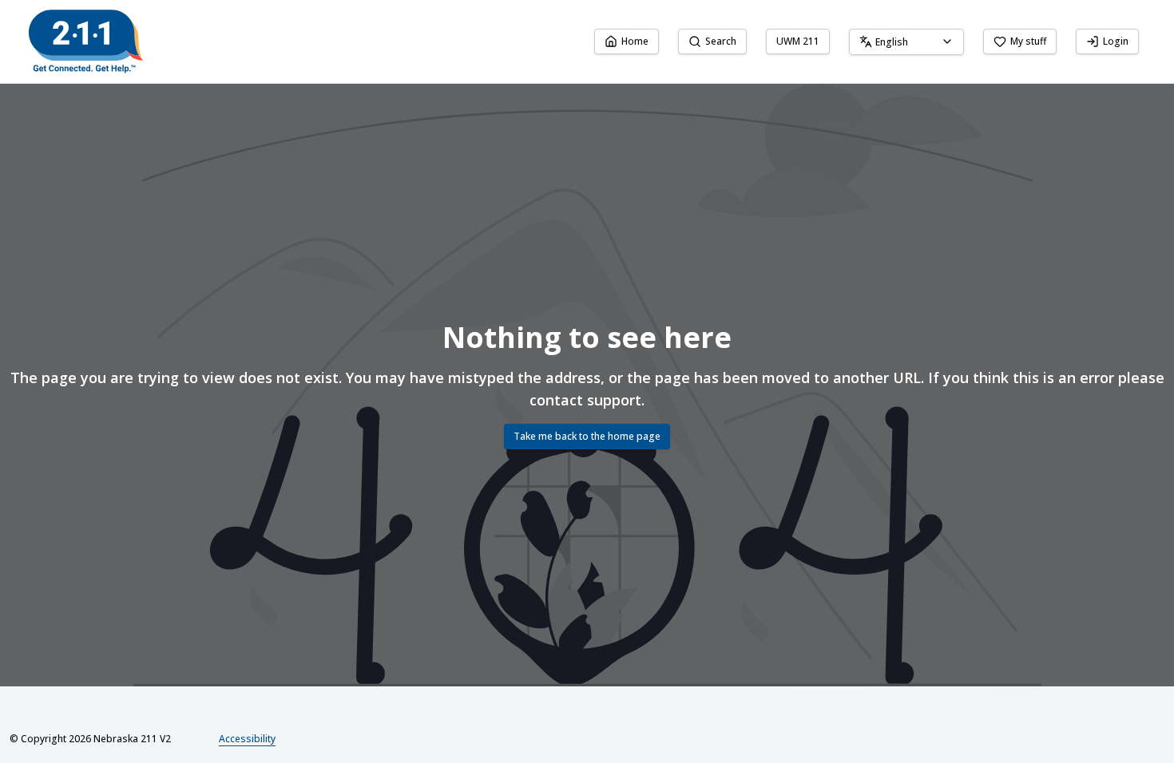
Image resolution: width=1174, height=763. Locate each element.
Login (1115, 41)
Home (634, 41)
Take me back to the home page (587, 436)
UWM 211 (797, 41)
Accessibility (247, 738)
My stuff (1028, 41)
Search (720, 41)
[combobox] (906, 42)
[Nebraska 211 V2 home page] (86, 41)
